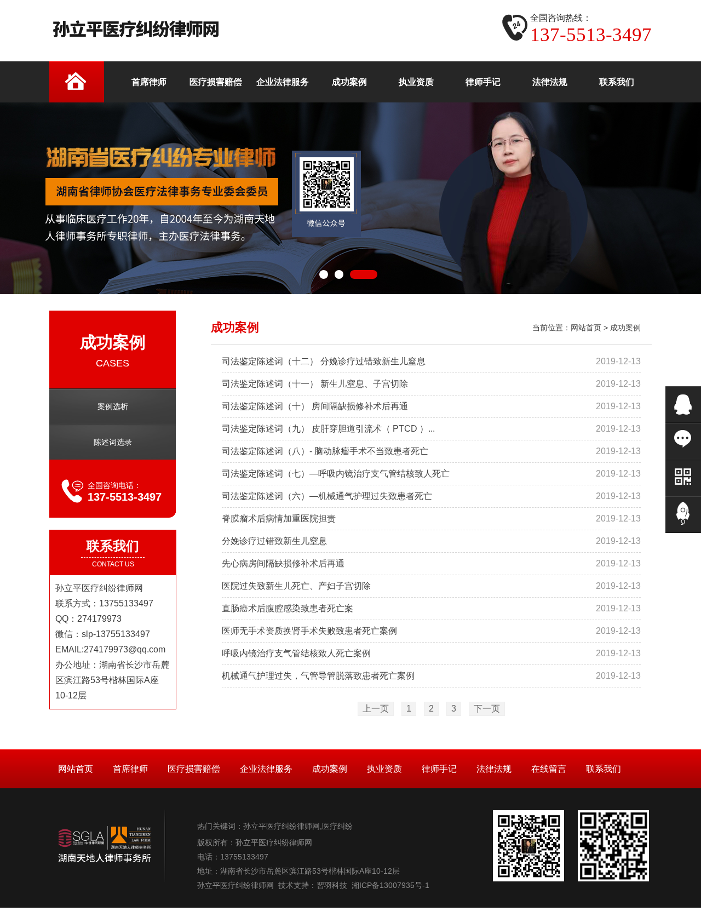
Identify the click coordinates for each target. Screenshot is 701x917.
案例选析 (112, 406)
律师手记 (439, 768)
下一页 (487, 708)
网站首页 (586, 327)
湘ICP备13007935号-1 (390, 885)
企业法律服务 (266, 768)
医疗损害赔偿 (194, 768)
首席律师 (130, 768)
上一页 (376, 708)
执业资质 (384, 768)
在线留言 (548, 768)
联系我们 (603, 768)
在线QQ (683, 404)
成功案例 (625, 327)
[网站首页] (76, 81)
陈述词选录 (113, 442)
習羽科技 (332, 885)
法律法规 (494, 768)
